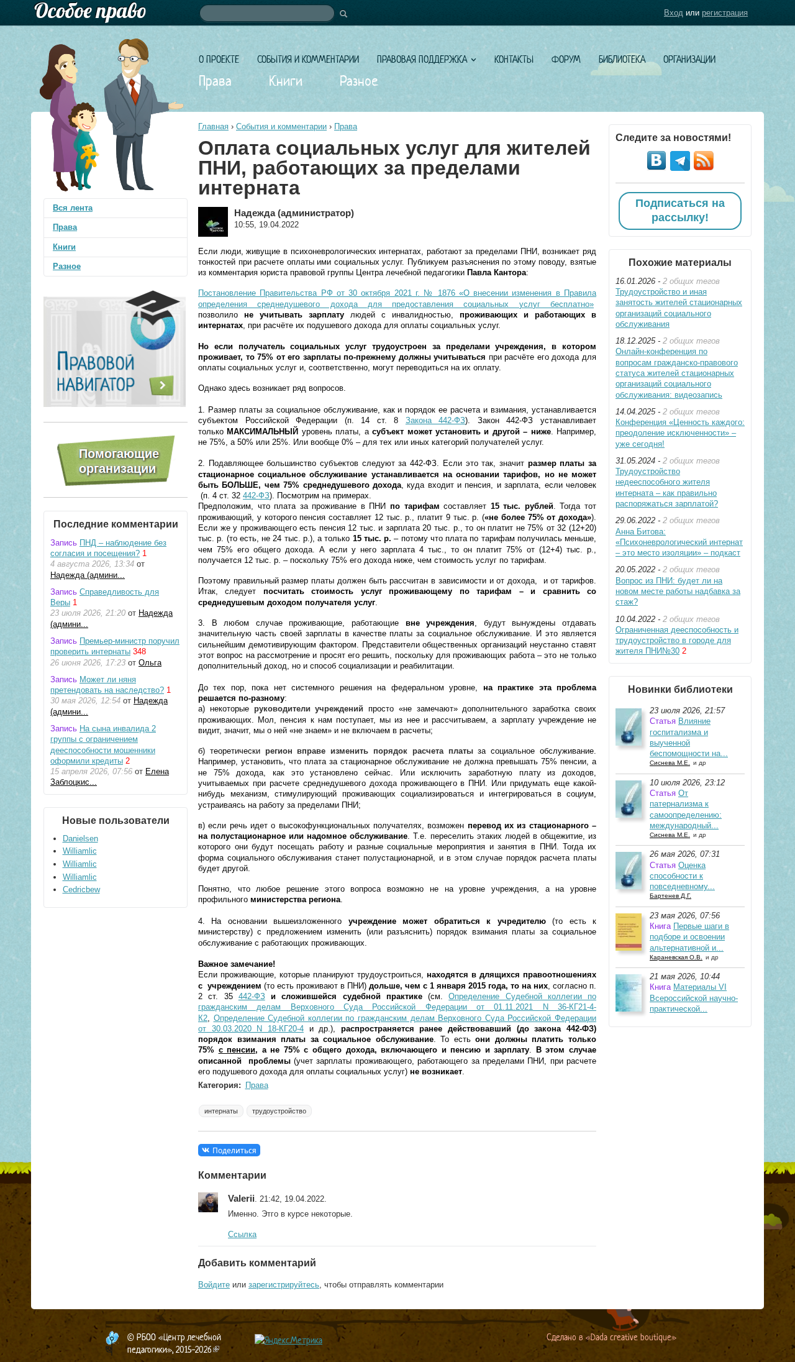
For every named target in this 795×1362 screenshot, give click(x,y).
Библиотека (622, 59)
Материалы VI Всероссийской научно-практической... (694, 997)
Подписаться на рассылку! (680, 210)
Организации (689, 59)
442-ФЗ (256, 495)
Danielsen (80, 838)
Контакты (514, 59)
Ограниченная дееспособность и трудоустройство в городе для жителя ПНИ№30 (677, 640)
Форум (566, 59)
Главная (213, 126)
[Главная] (397, 12)
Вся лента (73, 208)
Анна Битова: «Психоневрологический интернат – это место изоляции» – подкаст (679, 542)
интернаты (221, 1111)
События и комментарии (308, 59)
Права (215, 80)
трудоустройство (279, 1111)
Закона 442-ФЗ (436, 420)
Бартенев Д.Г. (670, 895)
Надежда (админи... (87, 575)
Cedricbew (81, 889)
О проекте (219, 59)
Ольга (150, 662)
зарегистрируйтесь (283, 1284)
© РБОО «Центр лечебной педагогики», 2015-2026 (174, 1343)
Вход (673, 12)
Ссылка (242, 1234)
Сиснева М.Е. (670, 762)
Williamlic (80, 851)
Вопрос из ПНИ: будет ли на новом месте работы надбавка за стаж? (678, 591)
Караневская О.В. (676, 957)
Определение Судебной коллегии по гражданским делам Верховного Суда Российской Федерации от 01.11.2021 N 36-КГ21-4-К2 (397, 1007)
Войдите (214, 1284)
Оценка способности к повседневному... (682, 876)
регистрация (725, 12)
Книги (285, 80)
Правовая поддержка (422, 59)
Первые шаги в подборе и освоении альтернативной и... (689, 937)
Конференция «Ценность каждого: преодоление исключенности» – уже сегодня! (680, 433)
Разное (359, 80)
